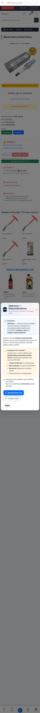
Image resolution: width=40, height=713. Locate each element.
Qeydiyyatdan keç (14, 393)
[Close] (36, 309)
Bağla (7, 405)
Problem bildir (13, 398)
